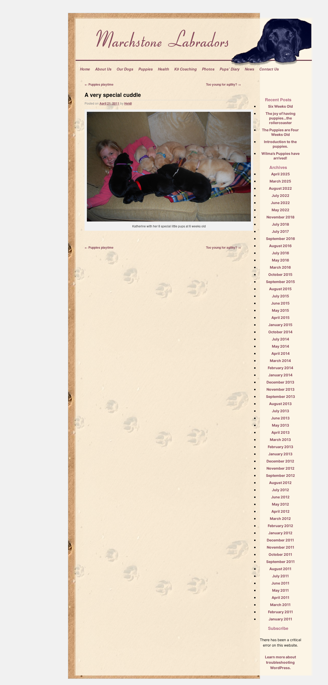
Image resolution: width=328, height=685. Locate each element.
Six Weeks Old (280, 106)
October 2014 (280, 332)
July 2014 (280, 339)
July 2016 (280, 253)
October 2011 (280, 554)
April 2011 (280, 597)
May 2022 (280, 210)
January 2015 (280, 325)
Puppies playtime (99, 84)
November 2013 (280, 389)
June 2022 (280, 202)
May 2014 (280, 346)
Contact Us (269, 69)
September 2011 (280, 561)
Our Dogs (125, 69)
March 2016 (280, 267)
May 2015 (280, 310)
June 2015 (280, 303)
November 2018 (280, 217)
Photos (208, 69)
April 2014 (280, 353)
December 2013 (280, 382)
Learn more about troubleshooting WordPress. (280, 662)
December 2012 (280, 461)
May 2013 (280, 425)
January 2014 (280, 375)
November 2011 (280, 547)
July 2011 (280, 576)
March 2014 (280, 360)
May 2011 (280, 590)
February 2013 (280, 447)
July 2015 (280, 296)
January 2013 (280, 454)
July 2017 (280, 231)
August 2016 (280, 246)
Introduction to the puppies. (280, 143)
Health (163, 69)
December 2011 (280, 540)
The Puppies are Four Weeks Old (280, 132)
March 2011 (280, 604)
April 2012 (280, 511)
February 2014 (280, 368)
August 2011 (280, 569)
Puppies (145, 69)
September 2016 (280, 238)
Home (85, 69)
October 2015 (280, 274)
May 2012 (280, 504)
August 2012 (280, 482)
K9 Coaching (185, 69)
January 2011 (280, 619)
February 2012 (280, 525)
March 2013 (280, 439)
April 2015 (280, 317)
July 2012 (280, 490)
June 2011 (280, 583)
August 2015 (280, 289)
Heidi (128, 103)
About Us (103, 69)
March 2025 (280, 181)
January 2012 (280, 533)
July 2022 (280, 195)
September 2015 (280, 281)
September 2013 (280, 396)
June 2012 (280, 497)
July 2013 (280, 411)
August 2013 (280, 403)
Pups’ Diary (230, 69)
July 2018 (280, 224)
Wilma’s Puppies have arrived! (280, 155)
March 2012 (280, 518)
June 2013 (280, 418)
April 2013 (280, 432)
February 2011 (280, 612)
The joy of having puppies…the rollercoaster (280, 118)
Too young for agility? (223, 84)
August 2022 (280, 188)
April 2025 (280, 174)
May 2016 (280, 260)
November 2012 (280, 468)
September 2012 (280, 475)
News (249, 69)
